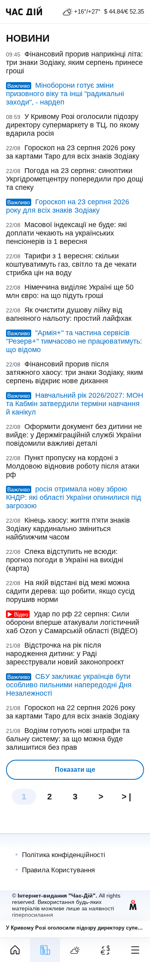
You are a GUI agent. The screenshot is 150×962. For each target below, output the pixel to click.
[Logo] (24, 12)
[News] (45, 950)
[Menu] (135, 950)
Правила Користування (58, 870)
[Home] (15, 950)
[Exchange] (105, 950)
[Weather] (75, 950)
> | (126, 796)
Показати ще (75, 769)
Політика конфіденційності (63, 855)
